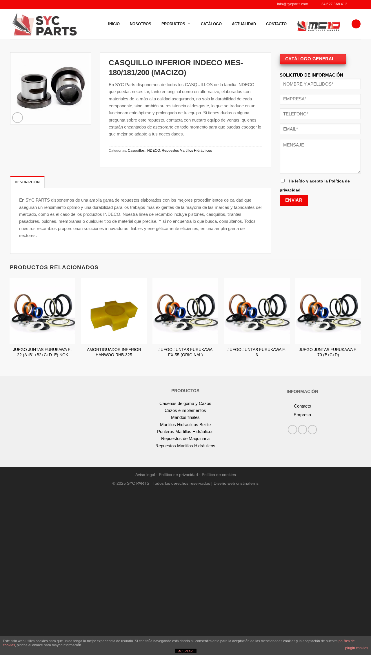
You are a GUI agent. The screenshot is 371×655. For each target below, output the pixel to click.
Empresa (302, 414)
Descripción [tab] (27, 182)
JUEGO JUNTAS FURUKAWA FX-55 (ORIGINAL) (185, 352)
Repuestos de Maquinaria (185, 438)
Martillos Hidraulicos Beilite (185, 424)
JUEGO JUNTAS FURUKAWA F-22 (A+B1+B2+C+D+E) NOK (42, 352)
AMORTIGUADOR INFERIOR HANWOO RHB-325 (114, 352)
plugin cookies (356, 648)
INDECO (153, 151)
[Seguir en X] (312, 429)
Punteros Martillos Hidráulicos (185, 431)
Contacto (276, 24)
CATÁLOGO (211, 24)
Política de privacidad (178, 475)
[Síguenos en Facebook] (352, 4)
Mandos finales (185, 417)
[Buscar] (356, 23)
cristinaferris (247, 483)
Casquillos (136, 151)
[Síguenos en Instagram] (358, 4)
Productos (173, 24)
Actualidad (244, 24)
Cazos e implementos (185, 410)
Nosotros (140, 24)
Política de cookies (219, 475)
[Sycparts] (44, 23)
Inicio (114, 24)
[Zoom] (17, 117)
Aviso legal (145, 475)
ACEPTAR (185, 651)
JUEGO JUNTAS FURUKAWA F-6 (257, 352)
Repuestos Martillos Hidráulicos (187, 151)
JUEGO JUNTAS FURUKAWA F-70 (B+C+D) (328, 352)
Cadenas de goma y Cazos (185, 403)
